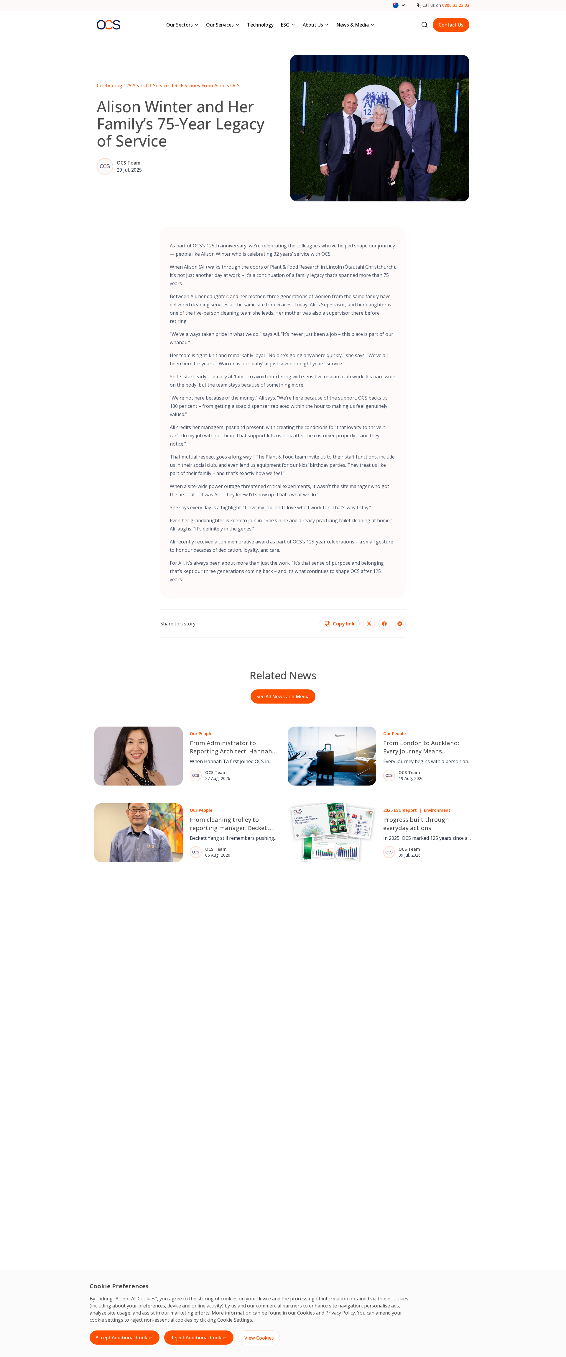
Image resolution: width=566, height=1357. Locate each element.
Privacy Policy (340, 1313)
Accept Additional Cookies (125, 1337)
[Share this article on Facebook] (384, 624)
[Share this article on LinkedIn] (400, 624)
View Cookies (259, 1338)
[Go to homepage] (108, 24)
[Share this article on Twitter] (369, 624)
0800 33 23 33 (455, 5)
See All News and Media (283, 696)
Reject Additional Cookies (199, 1337)
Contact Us (451, 25)
